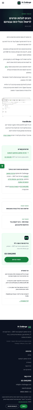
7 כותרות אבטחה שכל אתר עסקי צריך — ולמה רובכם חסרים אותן (18, 288)
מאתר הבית (7, 135)
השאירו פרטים (14, 186)
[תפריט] (3, 3)
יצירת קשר (28, 366)
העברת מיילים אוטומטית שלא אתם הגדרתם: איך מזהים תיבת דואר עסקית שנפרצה (17, 275)
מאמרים (24, 13)
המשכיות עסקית (23, 182)
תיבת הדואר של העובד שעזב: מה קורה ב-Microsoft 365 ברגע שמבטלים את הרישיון (17, 281)
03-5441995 (8, 157)
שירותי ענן (20, 179)
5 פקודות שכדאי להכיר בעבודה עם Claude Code (17, 295)
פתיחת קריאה (27, 370)
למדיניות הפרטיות (23, 402)
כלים (6, 67)
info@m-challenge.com (23, 385)
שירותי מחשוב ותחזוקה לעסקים (17, 153)
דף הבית (29, 13)
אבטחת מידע (12, 179)
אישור (23, 406)
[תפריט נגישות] (2, 166)
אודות (29, 355)
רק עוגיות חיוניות (12, 406)
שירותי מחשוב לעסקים (24, 359)
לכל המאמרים (24, 301)
